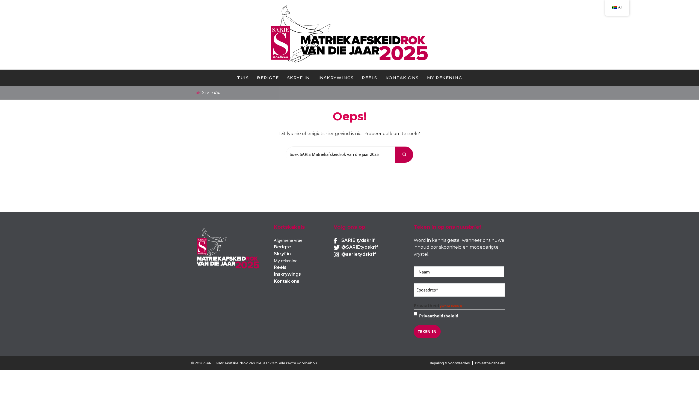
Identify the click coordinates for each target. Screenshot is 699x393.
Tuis (243, 77)
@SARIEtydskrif (359, 247)
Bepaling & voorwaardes (450, 363)
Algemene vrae (288, 240)
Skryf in (298, 77)
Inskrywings (336, 77)
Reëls (369, 77)
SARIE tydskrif (358, 240)
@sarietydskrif (358, 254)
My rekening (444, 77)
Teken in (427, 331)
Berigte (268, 77)
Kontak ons (402, 77)
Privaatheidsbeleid (438, 315)
